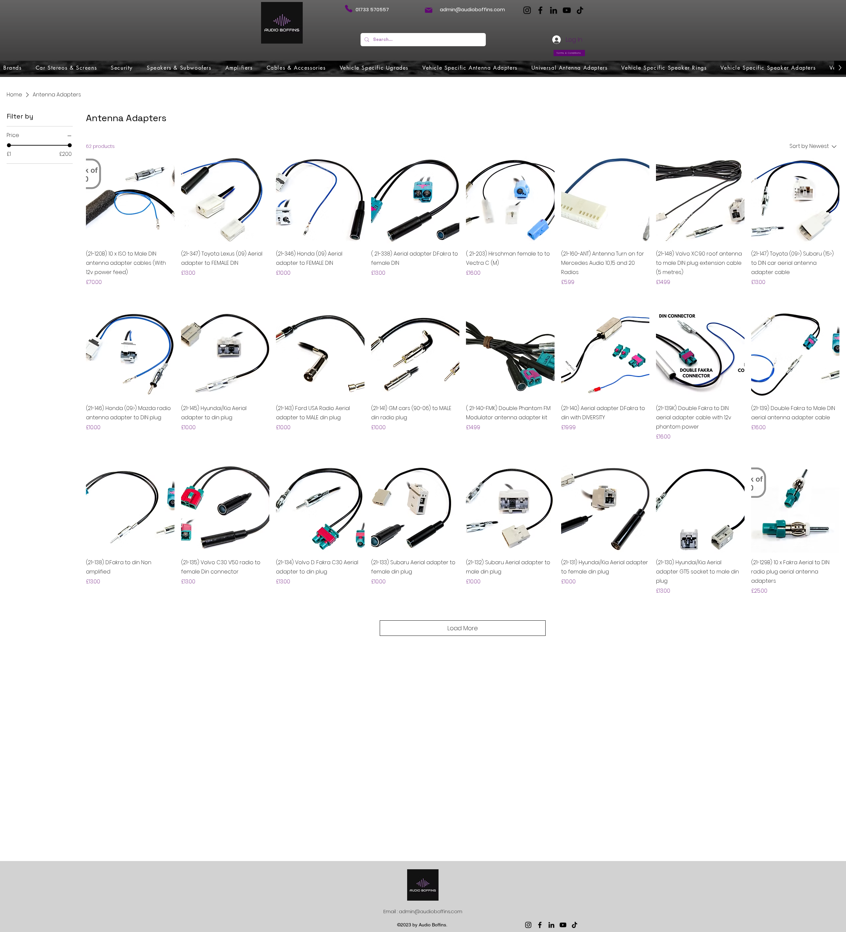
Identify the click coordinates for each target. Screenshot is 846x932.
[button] (12, 68)
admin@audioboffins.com (472, 9)
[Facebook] (540, 10)
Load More (462, 628)
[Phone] (348, 8)
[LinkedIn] (553, 10)
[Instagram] (527, 10)
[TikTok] (580, 10)
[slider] (9, 145)
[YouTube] (567, 10)
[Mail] (428, 10)
